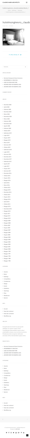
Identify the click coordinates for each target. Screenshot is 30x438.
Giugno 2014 (7, 197)
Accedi (5, 309)
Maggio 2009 (7, 220)
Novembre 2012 (8, 208)
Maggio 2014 (7, 199)
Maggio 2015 (7, 190)
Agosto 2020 (7, 126)
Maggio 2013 (7, 206)
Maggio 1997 (7, 253)
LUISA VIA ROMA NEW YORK (10, 82)
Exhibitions (6, 288)
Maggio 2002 (7, 244)
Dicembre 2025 (7, 104)
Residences (7, 295)
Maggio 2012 (7, 211)
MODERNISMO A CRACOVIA (11, 80)
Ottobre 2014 (7, 194)
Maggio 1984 (7, 261)
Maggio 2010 (7, 218)
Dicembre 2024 (7, 111)
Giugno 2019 (7, 137)
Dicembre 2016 (7, 173)
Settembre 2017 (8, 161)
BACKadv (18, 429)
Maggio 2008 (7, 223)
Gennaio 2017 (7, 171)
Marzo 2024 (7, 114)
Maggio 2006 (7, 232)
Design (5, 283)
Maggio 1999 (7, 251)
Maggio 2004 (7, 239)
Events (5, 286)
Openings (6, 290)
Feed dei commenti (9, 313)
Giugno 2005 (7, 234)
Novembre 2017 (8, 159)
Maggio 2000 (7, 249)
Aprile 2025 (6, 107)
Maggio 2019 (7, 140)
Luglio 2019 (6, 135)
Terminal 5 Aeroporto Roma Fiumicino (13, 78)
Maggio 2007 (7, 230)
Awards (6, 272)
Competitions (7, 279)
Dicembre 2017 (7, 156)
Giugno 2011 (7, 213)
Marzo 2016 (7, 185)
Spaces (6, 298)
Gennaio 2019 (7, 145)
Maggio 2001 (7, 246)
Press (5, 293)
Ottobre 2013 (7, 204)
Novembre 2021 (8, 123)
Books (5, 274)
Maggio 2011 (7, 216)
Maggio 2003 (7, 242)
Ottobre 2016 (7, 175)
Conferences (7, 281)
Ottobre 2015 (7, 187)
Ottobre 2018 (7, 147)
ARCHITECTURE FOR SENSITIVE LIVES (12, 84)
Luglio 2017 (6, 166)
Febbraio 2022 (7, 121)
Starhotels (20, 10)
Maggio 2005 (7, 237)
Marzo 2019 (7, 142)
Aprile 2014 (6, 201)
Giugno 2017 (7, 168)
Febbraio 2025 (7, 109)
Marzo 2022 (7, 119)
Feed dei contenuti (8, 311)
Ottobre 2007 (7, 225)
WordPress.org (7, 316)
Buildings (14, 10)
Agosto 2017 (7, 163)
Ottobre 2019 (7, 130)
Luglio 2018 (6, 152)
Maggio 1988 (7, 258)
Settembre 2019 (8, 133)
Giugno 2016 (7, 178)
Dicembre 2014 (7, 192)
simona (11, 26)
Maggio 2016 (7, 180)
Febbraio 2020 (7, 128)
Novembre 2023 (8, 116)
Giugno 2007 (7, 227)
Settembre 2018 (8, 149)
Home (9, 10)
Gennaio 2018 (7, 154)
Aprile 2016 (6, 182)
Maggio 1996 (7, 256)
